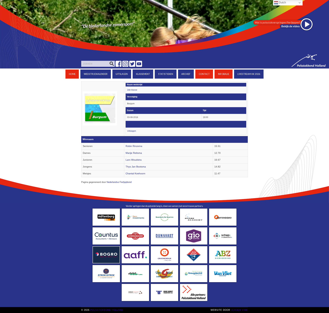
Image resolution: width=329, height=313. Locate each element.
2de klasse (132, 90)
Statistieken (165, 74)
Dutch (282, 2)
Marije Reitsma (134, 153)
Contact (204, 74)
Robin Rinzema (134, 146)
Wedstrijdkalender (95, 74)
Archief (185, 74)
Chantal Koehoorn (135, 173)
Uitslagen (122, 74)
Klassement (143, 74)
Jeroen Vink (239, 310)
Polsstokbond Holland (106, 310)
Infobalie (223, 74)
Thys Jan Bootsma (136, 166)
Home (72, 74)
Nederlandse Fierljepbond (119, 182)
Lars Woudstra (134, 160)
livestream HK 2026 (248, 74)
